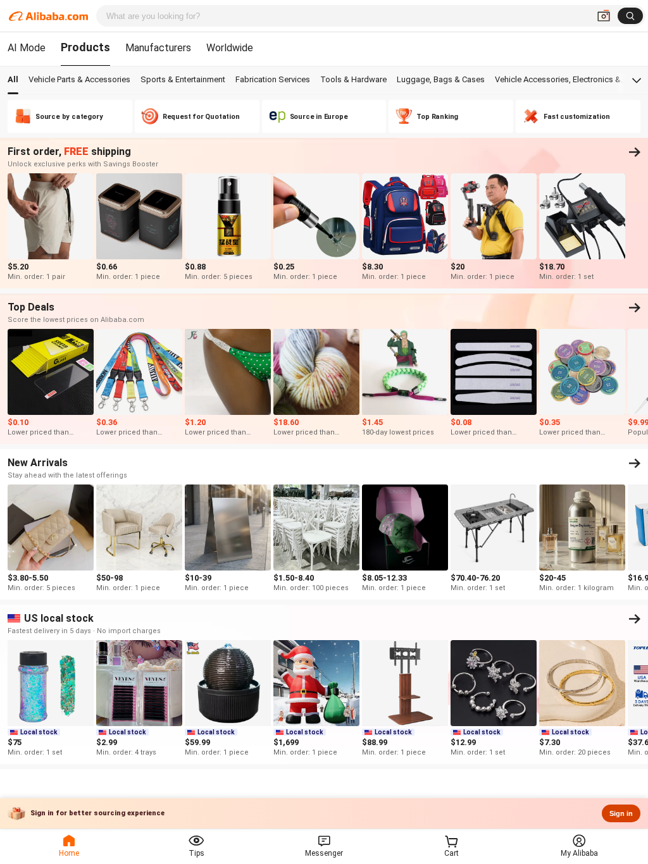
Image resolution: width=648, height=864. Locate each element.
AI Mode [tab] (27, 48)
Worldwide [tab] (229, 48)
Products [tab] (85, 47)
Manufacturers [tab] (158, 48)
